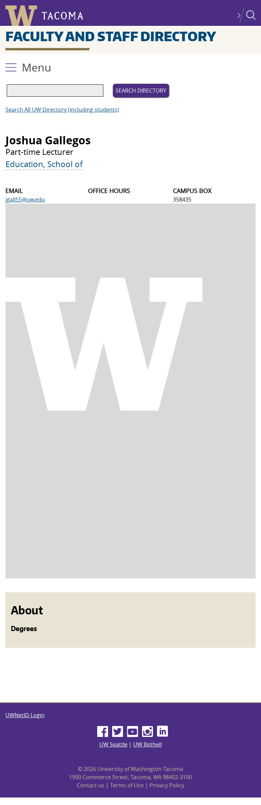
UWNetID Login (25, 715)
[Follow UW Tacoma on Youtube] (132, 731)
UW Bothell (147, 744)
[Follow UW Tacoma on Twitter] (117, 731)
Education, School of (44, 164)
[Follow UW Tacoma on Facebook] (102, 731)
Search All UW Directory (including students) (62, 109)
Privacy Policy (167, 785)
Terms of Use (127, 785)
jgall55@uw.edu (25, 199)
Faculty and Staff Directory (110, 36)
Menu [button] (36, 67)
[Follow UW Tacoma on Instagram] (147, 731)
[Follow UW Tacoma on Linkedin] (162, 732)
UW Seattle (113, 744)
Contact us (90, 785)
